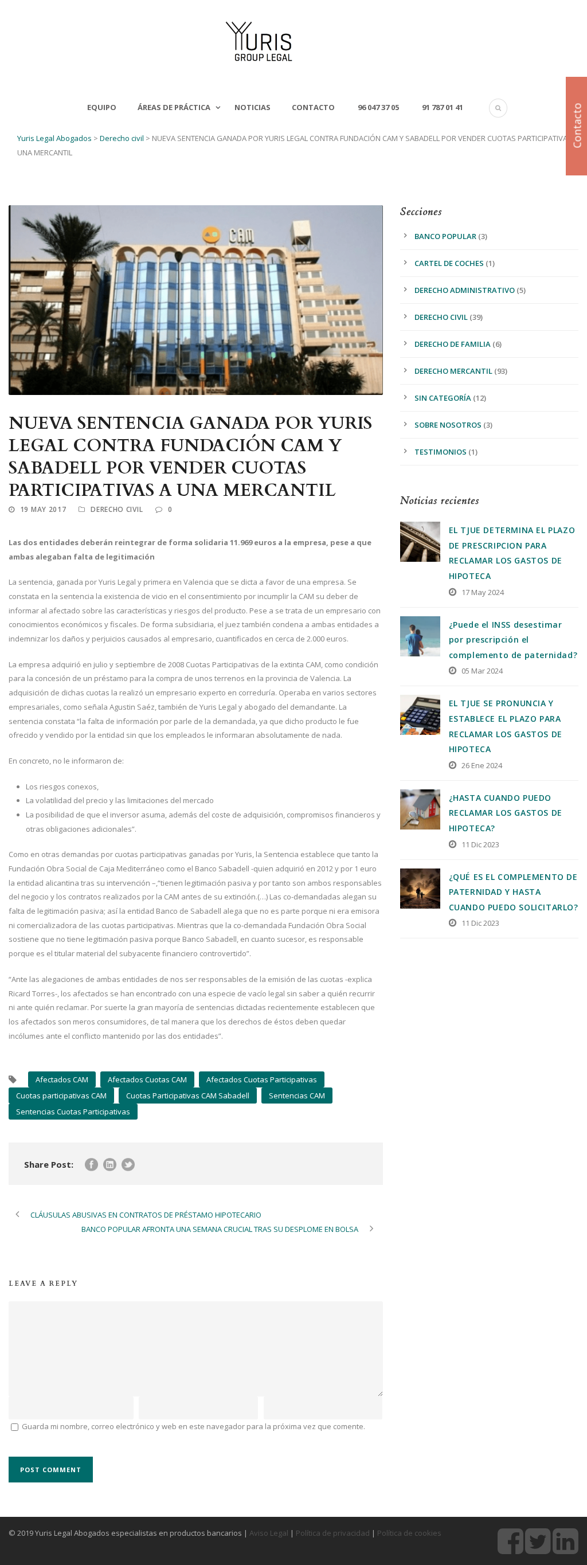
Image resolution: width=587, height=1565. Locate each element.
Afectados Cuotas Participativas (261, 1079)
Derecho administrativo (464, 290)
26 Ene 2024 (481, 765)
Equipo (101, 107)
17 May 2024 (482, 592)
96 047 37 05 (377, 107)
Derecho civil (117, 509)
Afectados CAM (62, 1079)
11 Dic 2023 (480, 844)
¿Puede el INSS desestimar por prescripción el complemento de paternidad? (513, 639)
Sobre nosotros (448, 425)
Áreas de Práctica (174, 107)
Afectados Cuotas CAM (147, 1079)
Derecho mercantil (453, 371)
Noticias (252, 107)
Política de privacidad (333, 1533)
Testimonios (440, 452)
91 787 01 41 (441, 107)
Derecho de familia (452, 344)
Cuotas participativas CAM (61, 1095)
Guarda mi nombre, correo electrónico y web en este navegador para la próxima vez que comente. (193, 1426)
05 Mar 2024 (482, 671)
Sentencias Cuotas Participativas (73, 1111)
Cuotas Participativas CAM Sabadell (187, 1095)
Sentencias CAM (297, 1095)
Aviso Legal (268, 1533)
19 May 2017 (43, 509)
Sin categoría (442, 398)
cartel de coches (449, 263)
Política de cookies (409, 1533)
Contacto (313, 107)
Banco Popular (445, 236)
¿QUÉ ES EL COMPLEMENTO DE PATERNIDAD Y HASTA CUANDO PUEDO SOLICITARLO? (513, 892)
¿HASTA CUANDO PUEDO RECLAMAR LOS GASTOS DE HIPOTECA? (505, 813)
